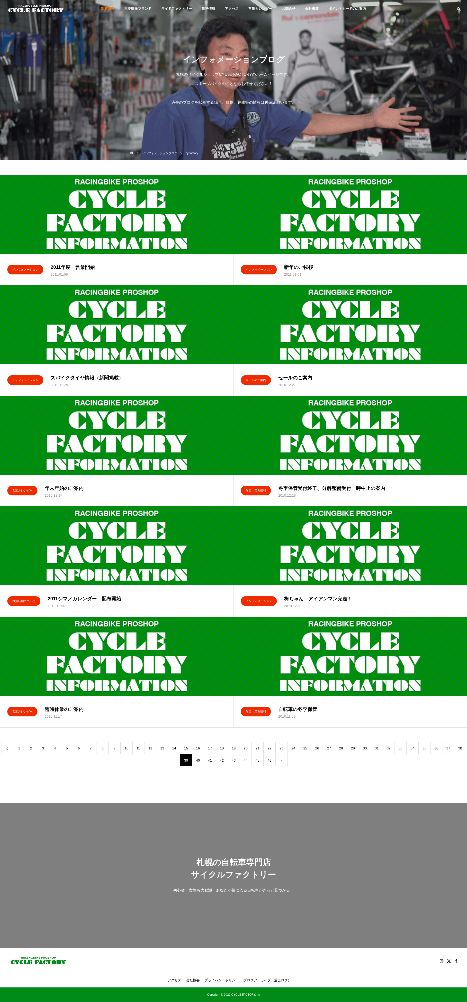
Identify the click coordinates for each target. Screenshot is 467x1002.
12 (150, 748)
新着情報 (108, 8)
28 (341, 748)
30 (365, 748)
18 (222, 748)
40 (198, 760)
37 (448, 748)
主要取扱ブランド (138, 8)
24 (293, 748)
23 (281, 748)
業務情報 (208, 8)
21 (258, 748)
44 (246, 760)
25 (305, 748)
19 (234, 748)
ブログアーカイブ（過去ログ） (267, 980)
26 (317, 748)
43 (234, 760)
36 (436, 748)
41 (210, 760)
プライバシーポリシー (222, 980)
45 (258, 760)
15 (186, 748)
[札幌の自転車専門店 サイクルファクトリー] (36, 8)
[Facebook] (456, 961)
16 (198, 748)
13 (162, 748)
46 (269, 760)
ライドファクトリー (176, 8)
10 (126, 748)
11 (138, 748)
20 (246, 748)
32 (389, 748)
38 (460, 748)
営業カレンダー (260, 8)
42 (222, 760)
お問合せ (289, 8)
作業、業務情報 (256, 490)
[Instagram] (441, 961)
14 (174, 748)
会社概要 (312, 8)
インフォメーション (25, 269)
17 (210, 748)
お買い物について (24, 601)
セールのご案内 (256, 380)
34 (412, 748)
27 (329, 748)
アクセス (232, 8)
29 (353, 748)
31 (377, 748)
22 (269, 748)
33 (401, 748)
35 (424, 748)
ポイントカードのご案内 (347, 8)
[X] (448, 961)
